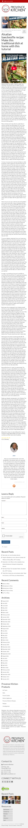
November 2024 (6, 621)
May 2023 (5, 663)
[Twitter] (5, 781)
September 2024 (7, 626)
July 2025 (5, 603)
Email (2, 522)
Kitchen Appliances (7, 698)
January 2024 (6, 644)
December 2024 (6, 619)
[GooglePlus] (10, 781)
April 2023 (5, 665)
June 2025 (5, 605)
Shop (8, 583)
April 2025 (5, 610)
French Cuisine (6, 695)
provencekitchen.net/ (19, 482)
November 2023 (6, 649)
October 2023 (6, 651)
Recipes (4, 703)
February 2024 (6, 642)
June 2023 (5, 660)
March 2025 (5, 612)
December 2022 (6, 674)
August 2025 (6, 601)
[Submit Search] (2, 547)
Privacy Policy (19, 825)
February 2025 (6, 615)
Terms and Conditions (12, 825)
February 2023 (6, 670)
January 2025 (6, 617)
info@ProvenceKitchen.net (9, 774)
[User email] (14, 486)
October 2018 (6, 676)
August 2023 (6, 656)
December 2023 (6, 647)
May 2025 (5, 608)
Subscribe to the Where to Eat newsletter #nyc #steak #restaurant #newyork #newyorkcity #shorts (13, 564)
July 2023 (5, 658)
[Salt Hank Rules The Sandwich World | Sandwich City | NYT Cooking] (4, 802)
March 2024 (5, 640)
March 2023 (5, 667)
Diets (4, 693)
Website (3, 528)
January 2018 (6, 679)
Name (2, 517)
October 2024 (6, 624)
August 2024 (6, 628)
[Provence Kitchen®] (14, 8)
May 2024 (5, 635)
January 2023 (6, 672)
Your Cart (9, 1)
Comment (3, 500)
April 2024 (5, 637)
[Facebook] (3, 781)
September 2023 (7, 654)
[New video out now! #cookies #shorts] (4, 798)
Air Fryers (5, 690)
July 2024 (5, 631)
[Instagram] (7, 781)
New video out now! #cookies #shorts (11, 555)
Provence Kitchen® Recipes (9, 701)
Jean (4, 52)
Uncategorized (6, 706)
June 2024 (5, 633)
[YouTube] (12, 781)
